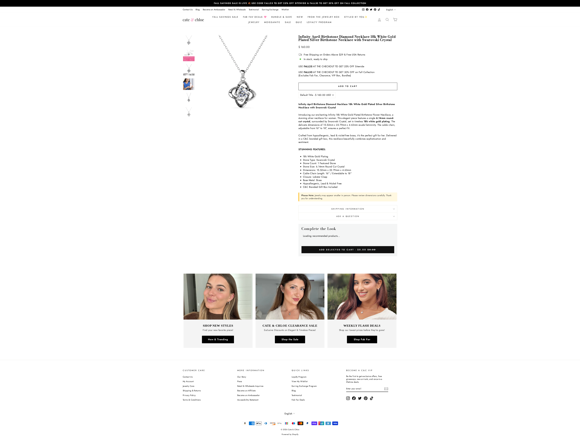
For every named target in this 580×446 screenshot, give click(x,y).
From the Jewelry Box (324, 16)
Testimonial (254, 9)
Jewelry (254, 22)
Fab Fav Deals (298, 399)
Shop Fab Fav (362, 339)
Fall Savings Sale (225, 16)
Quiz (299, 22)
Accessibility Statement (247, 399)
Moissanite (272, 22)
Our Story (241, 376)
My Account (188, 381)
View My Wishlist (299, 381)
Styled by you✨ (355, 16)
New (300, 16)
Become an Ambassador (214, 9)
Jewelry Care (188, 386)
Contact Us (188, 9)
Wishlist (285, 9)
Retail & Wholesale (237, 9)
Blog (198, 9)
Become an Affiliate (246, 390)
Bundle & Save (281, 16)
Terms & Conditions (192, 399)
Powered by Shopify (290, 434)
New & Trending (218, 339)
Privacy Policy (189, 395)
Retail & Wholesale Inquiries (250, 386)
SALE (288, 22)
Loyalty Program (319, 22)
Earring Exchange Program (304, 386)
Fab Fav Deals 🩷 (255, 16)
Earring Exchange (270, 9)
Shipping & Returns (192, 390)
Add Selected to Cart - (347, 249)
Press (239, 381)
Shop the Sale (290, 339)
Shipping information (347, 208)
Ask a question (347, 216)
